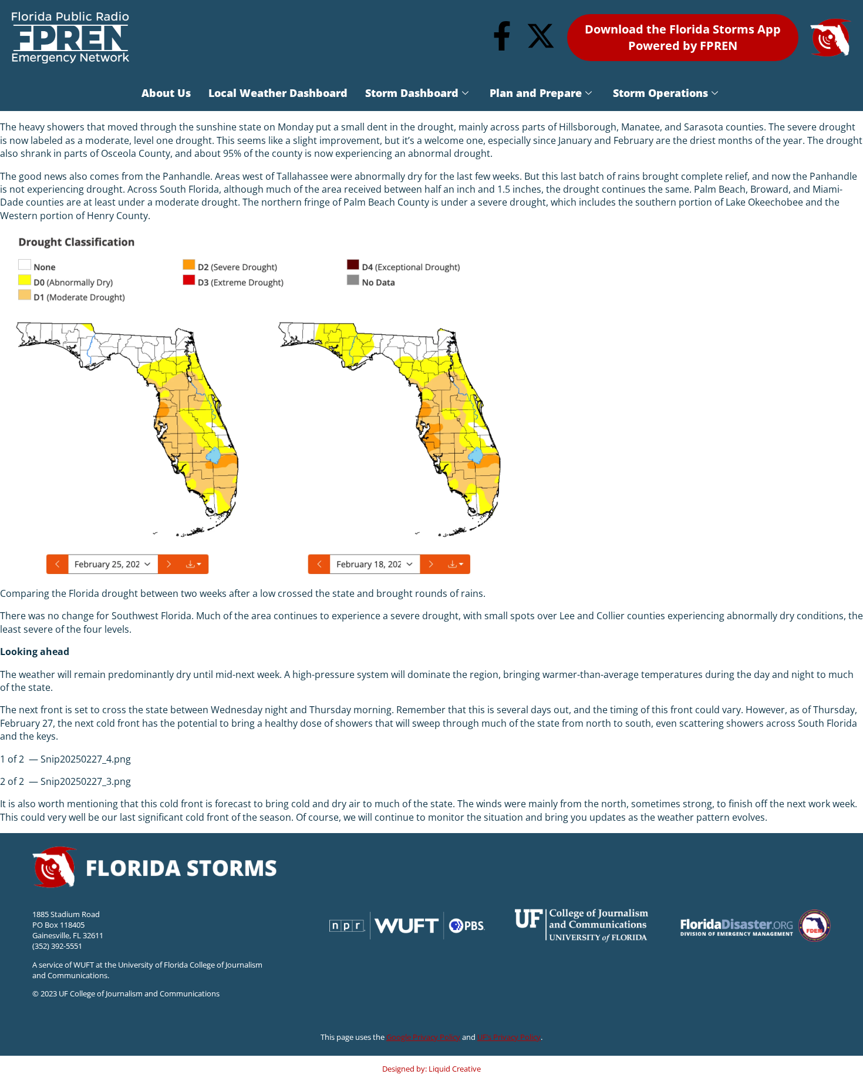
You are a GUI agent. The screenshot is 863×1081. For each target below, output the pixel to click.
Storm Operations (660, 93)
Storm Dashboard (412, 93)
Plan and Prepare (536, 93)
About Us (166, 93)
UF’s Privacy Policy (509, 1037)
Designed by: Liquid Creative (431, 1068)
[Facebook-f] (502, 36)
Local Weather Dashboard (278, 93)
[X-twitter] (540, 36)
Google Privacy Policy (423, 1037)
